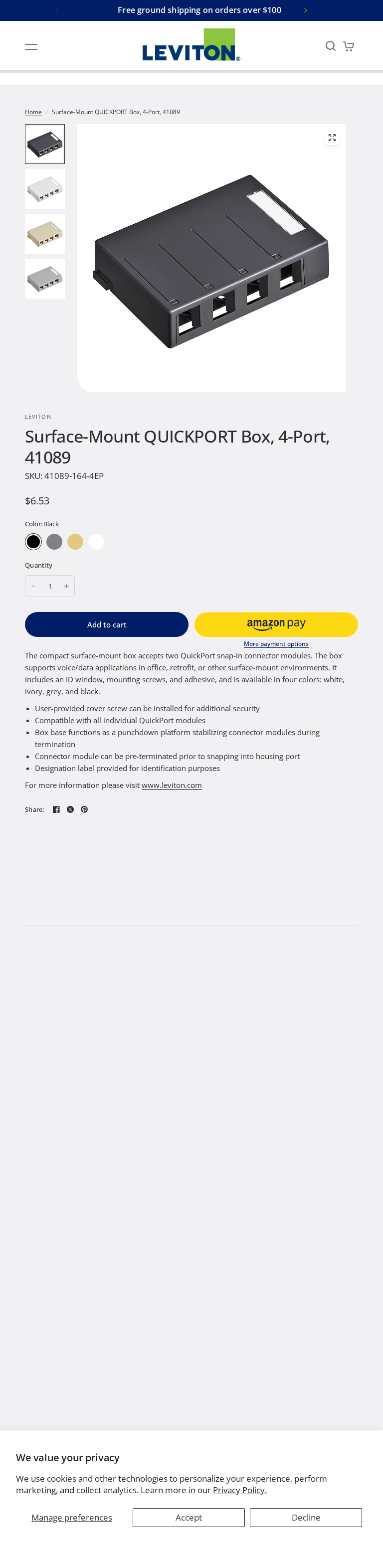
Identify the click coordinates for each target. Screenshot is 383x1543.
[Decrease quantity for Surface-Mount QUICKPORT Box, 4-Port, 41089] (33, 586)
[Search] (330, 46)
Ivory (75, 542)
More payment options (276, 644)
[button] (276, 624)
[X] (70, 809)
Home (33, 112)
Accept (189, 1517)
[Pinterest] (84, 809)
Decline (306, 1517)
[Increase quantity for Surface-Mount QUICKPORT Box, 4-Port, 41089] (66, 586)
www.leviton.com (172, 785)
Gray (54, 542)
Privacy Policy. (240, 1490)
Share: (34, 809)
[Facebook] (56, 809)
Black (33, 542)
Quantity (38, 565)
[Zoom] (332, 137)
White (96, 542)
